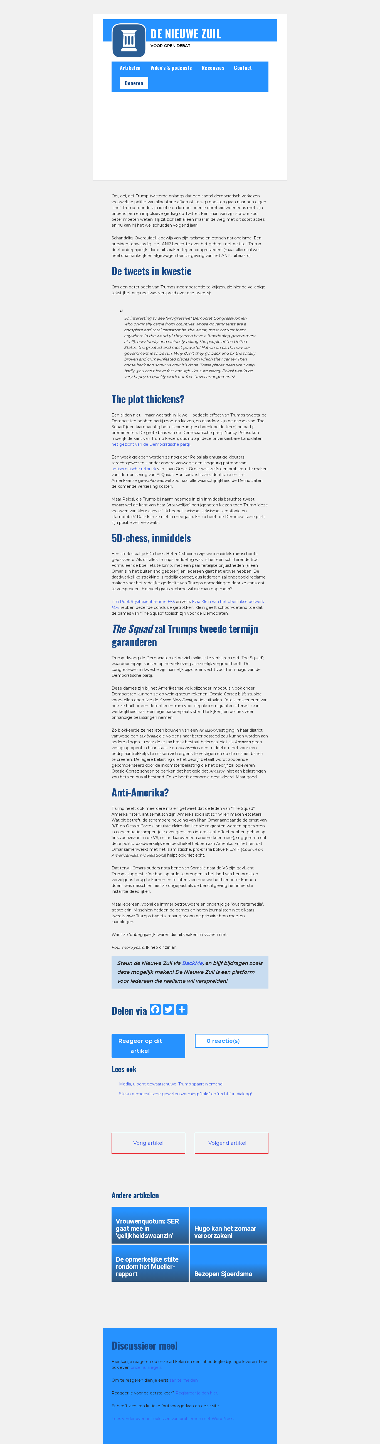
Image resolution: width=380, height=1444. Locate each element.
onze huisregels (146, 1367)
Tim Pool (120, 601)
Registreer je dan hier (196, 1393)
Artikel (163, 172)
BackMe (192, 963)
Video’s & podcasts (171, 67)
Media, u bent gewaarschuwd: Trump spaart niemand (171, 1084)
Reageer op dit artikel (140, 1046)
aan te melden (183, 1380)
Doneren (134, 83)
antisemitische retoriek (134, 468)
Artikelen (130, 67)
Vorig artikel (148, 1143)
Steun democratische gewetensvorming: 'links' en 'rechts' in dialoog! (185, 1093)
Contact (243, 67)
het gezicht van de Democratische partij (151, 444)
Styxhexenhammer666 (153, 601)
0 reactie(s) (223, 1041)
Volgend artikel (227, 1143)
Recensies (213, 67)
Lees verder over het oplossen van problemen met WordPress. (173, 1418)
